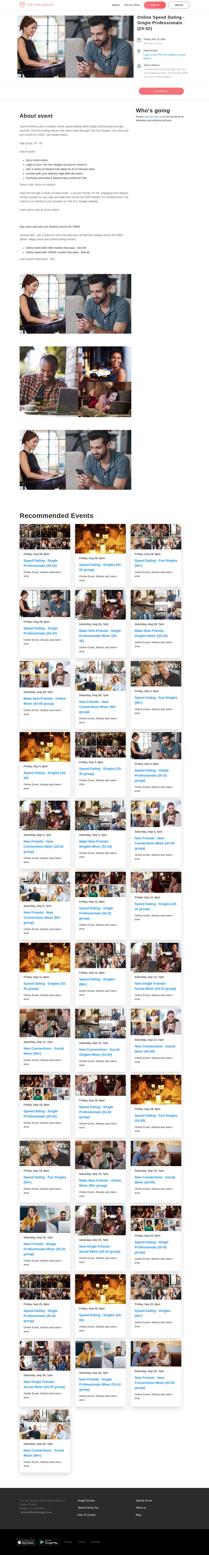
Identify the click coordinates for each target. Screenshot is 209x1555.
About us (141, 1507)
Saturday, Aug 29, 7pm (93, 624)
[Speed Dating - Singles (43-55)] (45, 747)
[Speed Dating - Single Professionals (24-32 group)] (156, 745)
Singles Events (86, 1500)
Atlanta (115, 5)
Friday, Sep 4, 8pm (147, 691)
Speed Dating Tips (88, 1507)
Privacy (68, 1542)
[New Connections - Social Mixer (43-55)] (156, 1022)
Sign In (179, 5)
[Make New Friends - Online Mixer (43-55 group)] (45, 674)
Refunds (95, 1542)
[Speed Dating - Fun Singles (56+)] (156, 536)
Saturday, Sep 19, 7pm (93, 1173)
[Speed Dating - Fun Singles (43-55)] (156, 1089)
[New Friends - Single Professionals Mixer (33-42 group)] (45, 1219)
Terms (81, 1542)
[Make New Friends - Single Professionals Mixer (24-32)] (100, 605)
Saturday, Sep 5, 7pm (37, 834)
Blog (138, 1514)
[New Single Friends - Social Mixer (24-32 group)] (156, 957)
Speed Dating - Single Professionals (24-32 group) (152, 775)
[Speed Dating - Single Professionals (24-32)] (45, 603)
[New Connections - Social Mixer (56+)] (45, 1023)
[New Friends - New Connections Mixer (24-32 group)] (45, 815)
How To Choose (87, 1514)
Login (147, 116)
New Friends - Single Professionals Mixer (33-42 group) (44, 1249)
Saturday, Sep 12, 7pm (149, 977)
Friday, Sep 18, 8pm (36, 1104)
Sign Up (155, 5)
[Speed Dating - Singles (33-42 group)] (100, 745)
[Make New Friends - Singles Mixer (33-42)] (156, 605)
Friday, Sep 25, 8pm (147, 1235)
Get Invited (161, 91)
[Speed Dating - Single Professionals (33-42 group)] (100, 1085)
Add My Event (144, 1500)
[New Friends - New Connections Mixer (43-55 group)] (156, 814)
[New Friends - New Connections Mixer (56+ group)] (100, 676)
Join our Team (132, 5)
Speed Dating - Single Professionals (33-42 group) (96, 1112)
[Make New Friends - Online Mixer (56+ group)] (100, 1155)
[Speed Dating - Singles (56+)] (100, 955)
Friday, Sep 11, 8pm (92, 901)
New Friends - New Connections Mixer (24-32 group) (43, 846)
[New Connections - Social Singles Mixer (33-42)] (100, 1023)
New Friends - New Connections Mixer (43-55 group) (155, 843)
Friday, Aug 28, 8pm (36, 554)
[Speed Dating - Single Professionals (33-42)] (45, 536)
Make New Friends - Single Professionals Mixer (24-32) (100, 636)
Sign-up (158, 116)
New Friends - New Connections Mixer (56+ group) (97, 707)
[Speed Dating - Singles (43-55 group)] (100, 539)
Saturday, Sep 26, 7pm (38, 1375)
